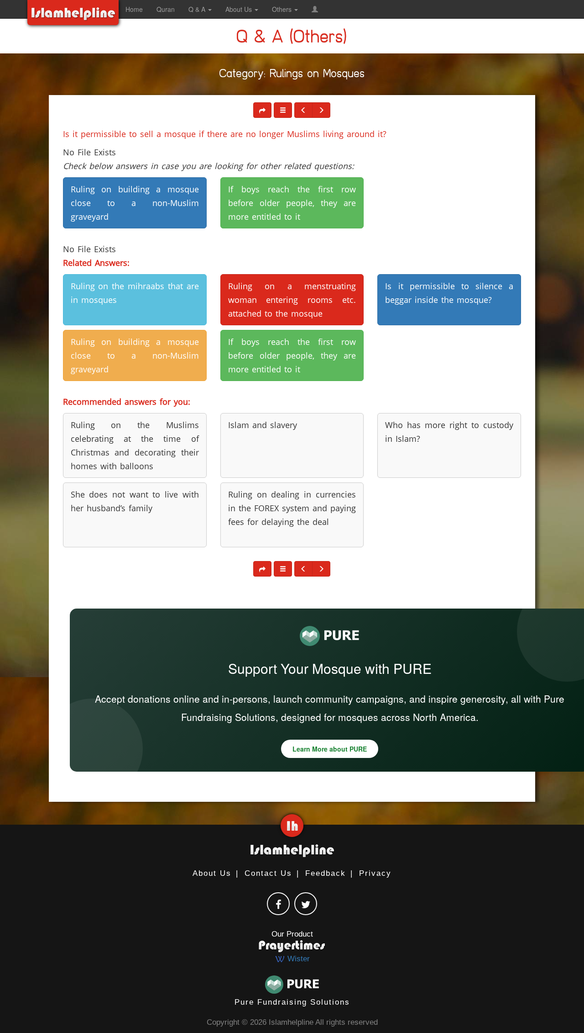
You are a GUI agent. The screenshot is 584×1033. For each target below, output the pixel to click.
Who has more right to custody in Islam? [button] (449, 431)
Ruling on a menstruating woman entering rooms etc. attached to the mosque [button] (292, 300)
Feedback (325, 873)
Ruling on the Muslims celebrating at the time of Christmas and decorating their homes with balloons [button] (135, 445)
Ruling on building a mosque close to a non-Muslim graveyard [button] (135, 203)
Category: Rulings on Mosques (292, 75)
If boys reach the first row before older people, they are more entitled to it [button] (292, 203)
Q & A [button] (197, 9)
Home (134, 9)
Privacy (375, 873)
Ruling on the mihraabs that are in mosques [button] (135, 293)
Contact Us (268, 873)
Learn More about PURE (329, 748)
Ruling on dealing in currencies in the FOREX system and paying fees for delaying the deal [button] (292, 508)
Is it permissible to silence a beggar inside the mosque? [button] (449, 293)
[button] (315, 9)
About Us (212, 873)
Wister (297, 958)
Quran (165, 9)
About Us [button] (239, 9)
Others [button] (282, 9)
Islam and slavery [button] (262, 424)
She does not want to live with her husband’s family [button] (135, 501)
